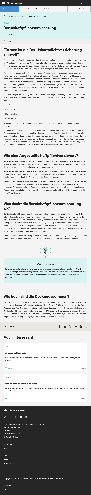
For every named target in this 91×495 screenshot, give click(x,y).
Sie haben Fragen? (9, 9)
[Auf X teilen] (70, 326)
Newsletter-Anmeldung (79, 9)
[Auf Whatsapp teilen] (80, 326)
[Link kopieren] (86, 326)
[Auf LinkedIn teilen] (64, 326)
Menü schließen (86, 3)
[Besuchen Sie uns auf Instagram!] (5, 417)
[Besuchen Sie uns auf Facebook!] (10, 417)
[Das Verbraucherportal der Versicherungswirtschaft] (4, 16)
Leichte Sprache (28, 9)
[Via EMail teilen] (75, 326)
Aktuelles (61, 9)
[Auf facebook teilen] (59, 326)
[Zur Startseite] (39, 3)
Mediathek (47, 9)
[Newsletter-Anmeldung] (26, 417)
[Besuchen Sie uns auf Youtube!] (21, 417)
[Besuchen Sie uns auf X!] (15, 417)
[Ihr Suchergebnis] (81, 3)
